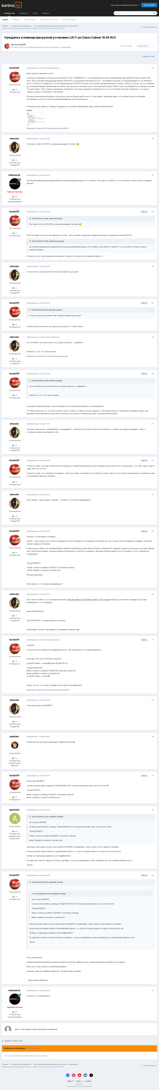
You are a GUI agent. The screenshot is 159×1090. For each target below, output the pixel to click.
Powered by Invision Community (79, 1086)
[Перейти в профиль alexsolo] (14, 147)
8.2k (16, 758)
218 (15, 90)
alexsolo (14, 138)
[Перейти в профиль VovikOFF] (7, 46)
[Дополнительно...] (152, 68)
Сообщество (9, 13)
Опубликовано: (38, 68)
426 (15, 831)
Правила (16, 20)
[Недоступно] (36, 117)
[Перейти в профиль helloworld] (14, 183)
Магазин (45, 13)
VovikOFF (22, 44)
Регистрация (149, 5)
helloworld (14, 175)
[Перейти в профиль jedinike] (14, 745)
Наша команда (30, 20)
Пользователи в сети (49, 20)
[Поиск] (154, 13)
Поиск (35, 13)
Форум (5, 20)
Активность (23, 13)
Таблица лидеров (69, 20)
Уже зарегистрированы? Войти (124, 5)
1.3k (15, 160)
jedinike (14, 736)
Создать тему (148, 56)
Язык (70, 1081)
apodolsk (14, 809)
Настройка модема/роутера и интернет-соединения (47, 47)
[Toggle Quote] (30, 218)
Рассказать (127, 46)
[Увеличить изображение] (78, 144)
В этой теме (143, 13)
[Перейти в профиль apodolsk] (14, 818)
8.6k (16, 197)
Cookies (88, 1081)
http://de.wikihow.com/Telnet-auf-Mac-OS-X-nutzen (88, 599)
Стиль (78, 1081)
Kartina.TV (79, 1084)
